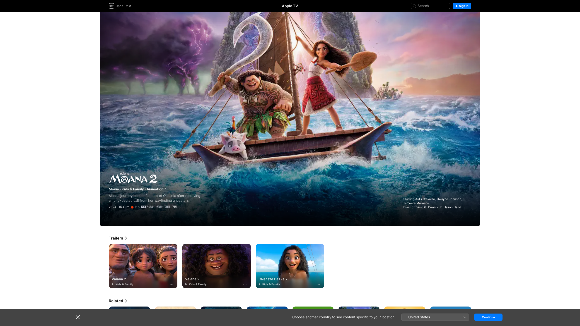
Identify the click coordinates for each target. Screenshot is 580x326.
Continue (488, 317)
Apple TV (290, 6)
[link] (118, 238)
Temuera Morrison (416, 203)
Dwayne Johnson (449, 199)
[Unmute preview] (468, 20)
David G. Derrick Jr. (429, 207)
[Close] (78, 317)
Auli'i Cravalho (425, 199)
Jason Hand (452, 207)
